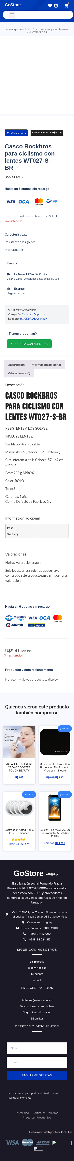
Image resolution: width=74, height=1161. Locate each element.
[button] (12, 14)
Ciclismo (27, 29)
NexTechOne (63, 1132)
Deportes (17, 29)
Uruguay (41, 318)
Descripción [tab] (16, 364)
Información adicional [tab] (46, 364)
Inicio (8, 29)
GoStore (13, 4)
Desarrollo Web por (42, 1132)
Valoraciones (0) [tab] (19, 373)
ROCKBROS (27, 318)
